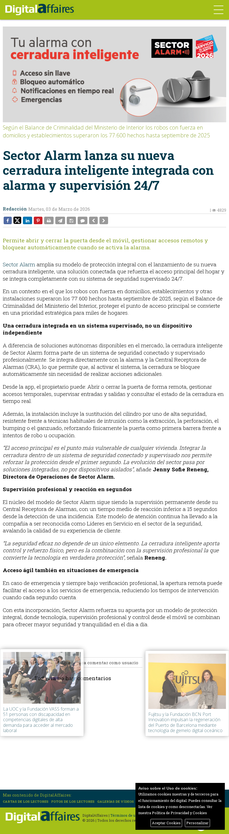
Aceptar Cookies (166, 823)
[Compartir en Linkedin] (27, 220)
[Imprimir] (49, 220)
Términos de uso (124, 815)
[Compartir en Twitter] (17, 220)
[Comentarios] (82, 220)
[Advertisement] (116, 742)
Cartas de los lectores (25, 801)
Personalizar (197, 823)
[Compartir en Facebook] (8, 220)
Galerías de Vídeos (115, 801)
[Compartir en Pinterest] (38, 220)
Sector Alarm (19, 264)
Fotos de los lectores (72, 801)
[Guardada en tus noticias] (71, 220)
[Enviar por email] (60, 220)
